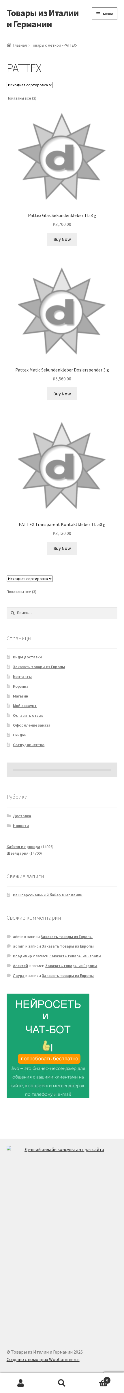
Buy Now (62, 239)
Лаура (19, 975)
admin (19, 946)
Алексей (20, 965)
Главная (20, 45)
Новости (21, 825)
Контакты (22, 676)
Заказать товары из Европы (39, 666)
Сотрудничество (28, 744)
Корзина (21, 686)
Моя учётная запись (20, 1383)
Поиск (61, 1383)
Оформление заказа (31, 725)
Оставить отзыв (28, 715)
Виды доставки (27, 657)
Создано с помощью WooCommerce (43, 1359)
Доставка (22, 815)
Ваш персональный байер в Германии (47, 894)
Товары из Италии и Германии (43, 18)
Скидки (20, 735)
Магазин (20, 696)
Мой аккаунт (25, 705)
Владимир (22, 955)
